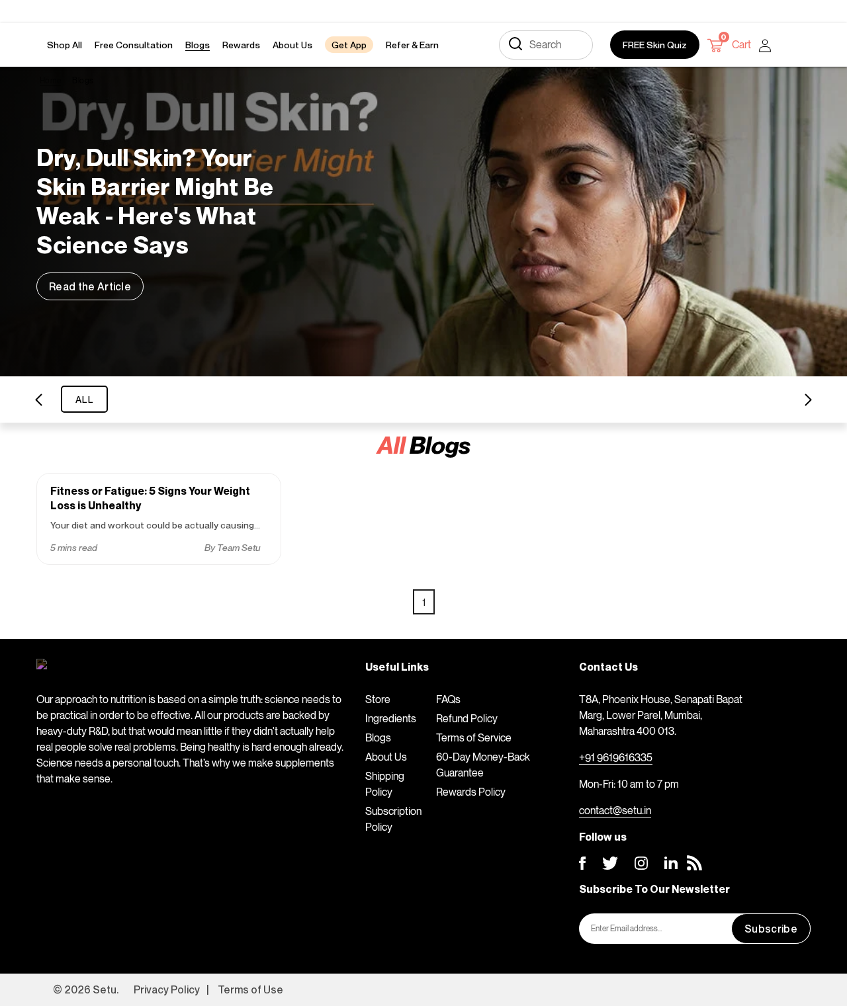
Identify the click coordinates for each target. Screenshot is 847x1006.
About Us (386, 756)
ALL (84, 399)
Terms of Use (250, 989)
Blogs (378, 737)
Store (377, 699)
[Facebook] (582, 863)
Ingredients (390, 718)
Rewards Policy (471, 791)
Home (50, 80)
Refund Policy (467, 718)
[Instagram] (641, 863)
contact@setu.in (615, 810)
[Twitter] (610, 863)
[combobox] (546, 45)
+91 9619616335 (615, 757)
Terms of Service (474, 737)
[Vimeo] (671, 863)
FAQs (448, 699)
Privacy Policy (167, 989)
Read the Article (90, 286)
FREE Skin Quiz (655, 44)
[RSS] (694, 863)
